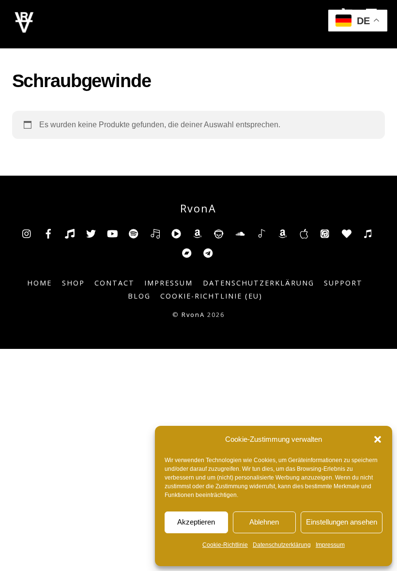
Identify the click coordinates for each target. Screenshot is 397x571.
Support (343, 282)
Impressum (330, 544)
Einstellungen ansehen (341, 522)
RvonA (193, 314)
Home (39, 282)
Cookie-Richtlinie (225, 544)
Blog (139, 296)
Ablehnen (264, 522)
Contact (114, 282)
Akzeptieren (196, 522)
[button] (377, 439)
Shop (73, 282)
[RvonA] (24, 30)
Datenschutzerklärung (282, 544)
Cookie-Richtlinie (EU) (211, 296)
